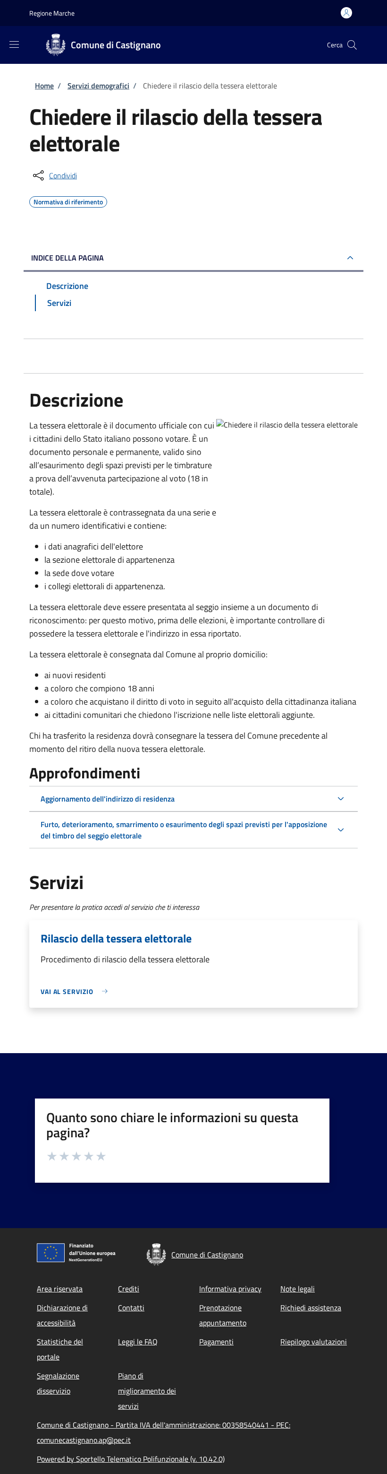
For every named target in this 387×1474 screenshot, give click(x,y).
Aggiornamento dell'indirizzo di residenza (108, 798)
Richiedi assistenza (310, 1307)
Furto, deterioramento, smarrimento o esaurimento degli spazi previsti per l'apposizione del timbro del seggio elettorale (184, 830)
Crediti (128, 1288)
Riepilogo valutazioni (313, 1341)
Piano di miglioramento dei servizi (147, 1391)
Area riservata (60, 1288)
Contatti (131, 1307)
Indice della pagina (67, 257)
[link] (76, 991)
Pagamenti (216, 1341)
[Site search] (352, 45)
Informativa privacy (230, 1288)
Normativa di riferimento (68, 200)
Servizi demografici (98, 85)
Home (44, 85)
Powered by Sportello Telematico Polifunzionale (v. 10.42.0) (131, 1459)
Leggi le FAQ (138, 1341)
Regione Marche (52, 13)
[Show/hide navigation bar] (14, 44)
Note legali (297, 1288)
